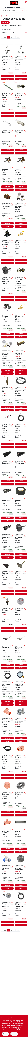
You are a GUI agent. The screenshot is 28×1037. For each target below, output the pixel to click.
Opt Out (14, 1034)
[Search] (23, 10)
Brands (5, 16)
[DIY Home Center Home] (14, 3)
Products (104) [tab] (5, 22)
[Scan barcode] (26, 10)
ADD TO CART (7, 76)
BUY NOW (7, 79)
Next (18, 37)
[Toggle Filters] (26, 32)
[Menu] (2, 2)
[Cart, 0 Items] (25, 2)
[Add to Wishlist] (12, 57)
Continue (5, 1034)
